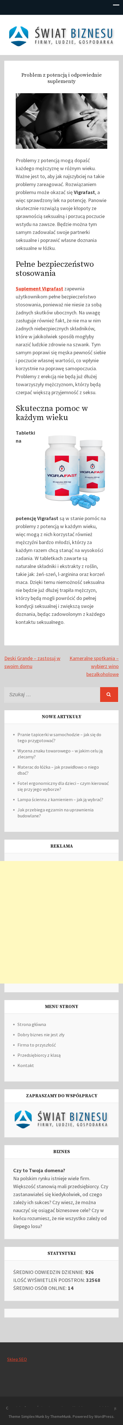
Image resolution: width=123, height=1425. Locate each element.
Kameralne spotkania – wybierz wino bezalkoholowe (94, 666)
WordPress (104, 1416)
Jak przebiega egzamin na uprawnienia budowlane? (55, 813)
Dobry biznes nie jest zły (40, 1034)
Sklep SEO (17, 1359)
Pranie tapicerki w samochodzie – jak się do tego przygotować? (59, 737)
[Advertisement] (61, 922)
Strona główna (31, 1024)
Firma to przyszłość (36, 1045)
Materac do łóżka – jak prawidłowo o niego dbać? (58, 770)
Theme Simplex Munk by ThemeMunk (40, 1416)
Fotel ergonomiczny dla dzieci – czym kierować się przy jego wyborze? (63, 786)
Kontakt (25, 1065)
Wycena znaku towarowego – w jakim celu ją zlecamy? (60, 754)
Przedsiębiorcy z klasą (39, 1055)
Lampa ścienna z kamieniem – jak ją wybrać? (60, 799)
